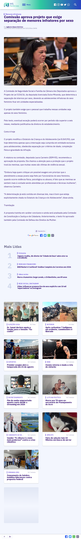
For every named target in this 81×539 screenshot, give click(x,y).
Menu (29, 5)
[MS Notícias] (11, 5)
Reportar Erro (41, 231)
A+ (10, 537)
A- (4, 536)
